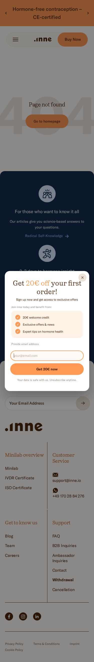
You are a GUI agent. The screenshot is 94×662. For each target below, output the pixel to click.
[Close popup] (82, 278)
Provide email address (25, 344)
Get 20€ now (47, 369)
